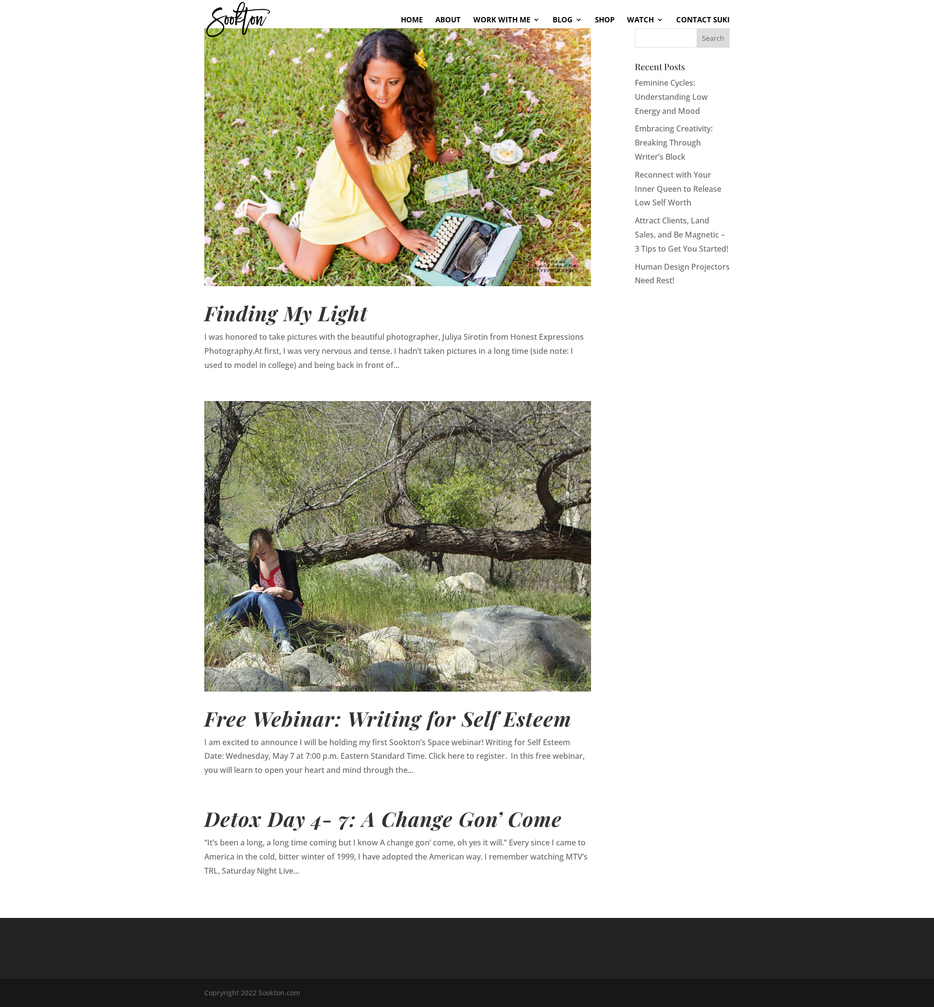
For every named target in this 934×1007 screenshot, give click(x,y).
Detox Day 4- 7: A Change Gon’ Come (383, 818)
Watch (640, 20)
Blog (563, 20)
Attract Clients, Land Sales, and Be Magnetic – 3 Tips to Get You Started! (681, 234)
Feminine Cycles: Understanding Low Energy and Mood (671, 96)
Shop (604, 20)
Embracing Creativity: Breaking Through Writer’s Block (674, 142)
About (448, 20)
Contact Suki (703, 20)
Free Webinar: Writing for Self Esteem (388, 718)
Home (412, 20)
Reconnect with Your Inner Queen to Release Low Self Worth (678, 188)
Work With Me (501, 20)
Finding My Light (286, 312)
